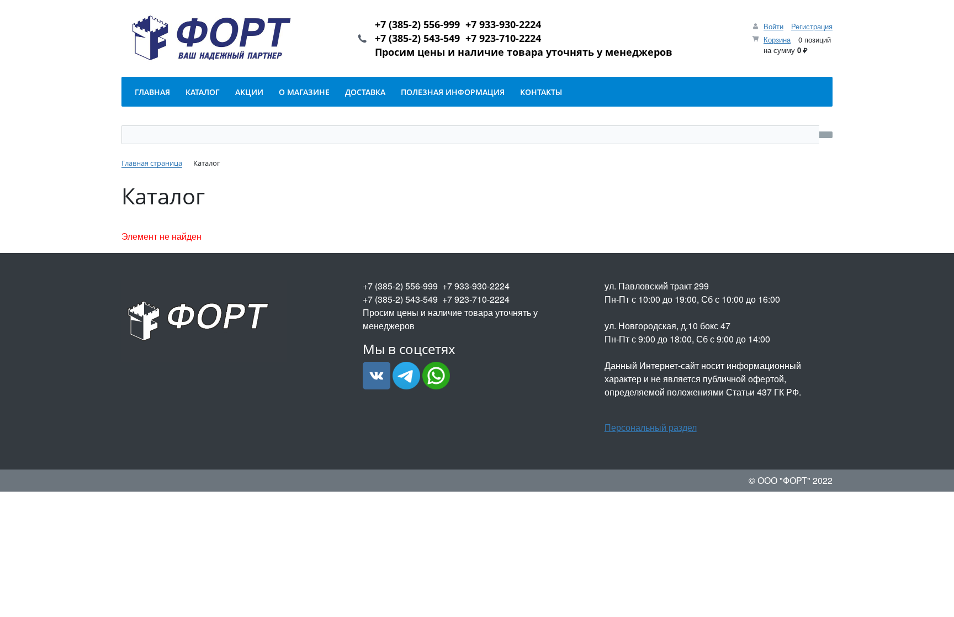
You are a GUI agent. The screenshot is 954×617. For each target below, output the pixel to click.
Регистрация (812, 26)
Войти (773, 26)
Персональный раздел (651, 427)
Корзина (777, 39)
